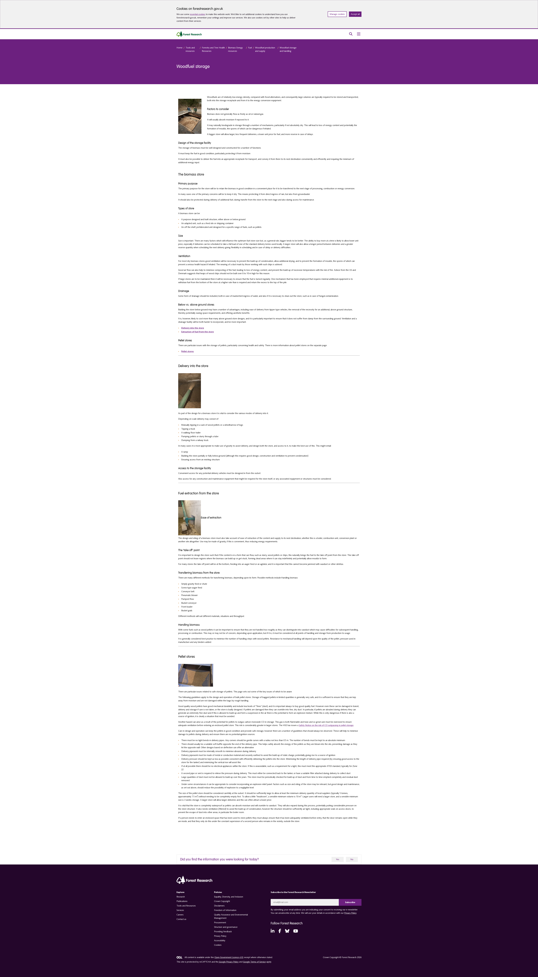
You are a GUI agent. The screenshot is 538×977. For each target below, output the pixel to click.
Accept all (355, 14)
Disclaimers (219, 905)
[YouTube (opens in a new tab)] (295, 931)
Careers (180, 914)
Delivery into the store (192, 328)
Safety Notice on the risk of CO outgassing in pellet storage (326, 725)
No (351, 859)
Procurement (220, 922)
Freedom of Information (225, 910)
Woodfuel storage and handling (288, 49)
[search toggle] (351, 34)
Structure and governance (225, 927)
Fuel (250, 47)
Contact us (181, 919)
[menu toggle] (358, 34)
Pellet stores (187, 351)
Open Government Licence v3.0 (228, 957)
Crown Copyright (222, 901)
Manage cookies (337, 14)
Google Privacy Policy (228, 962)
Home (179, 47)
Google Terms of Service (254, 962)
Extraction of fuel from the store (197, 332)
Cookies (218, 945)
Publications (182, 901)
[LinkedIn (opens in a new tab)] (272, 931)
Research (181, 896)
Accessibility (219, 940)
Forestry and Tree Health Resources (213, 49)
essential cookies (197, 14)
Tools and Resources (186, 905)
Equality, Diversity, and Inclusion (228, 896)
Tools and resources (190, 49)
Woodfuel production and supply (265, 49)
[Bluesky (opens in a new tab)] (287, 931)
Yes (337, 859)
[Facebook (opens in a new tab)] (279, 931)
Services (180, 910)
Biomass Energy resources (235, 49)
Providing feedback (223, 931)
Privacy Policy (220, 936)
